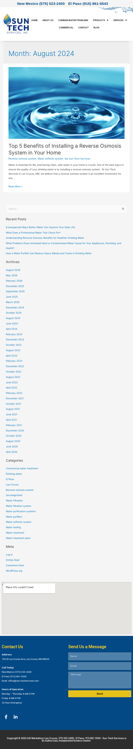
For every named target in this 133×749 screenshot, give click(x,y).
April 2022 (11, 387)
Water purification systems (21, 511)
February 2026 (14, 280)
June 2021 (11, 414)
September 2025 (15, 291)
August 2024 (13, 318)
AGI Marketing (35, 738)
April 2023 (11, 355)
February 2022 (14, 393)
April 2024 (11, 329)
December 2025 (15, 286)
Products (99, 20)
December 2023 (15, 339)
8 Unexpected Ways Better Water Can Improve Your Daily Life (40, 227)
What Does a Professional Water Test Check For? (33, 232)
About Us (47, 20)
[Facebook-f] (6, 717)
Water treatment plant (18, 538)
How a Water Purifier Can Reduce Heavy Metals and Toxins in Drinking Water (49, 253)
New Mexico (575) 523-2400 (41, 4)
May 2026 (11, 275)
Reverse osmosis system (22, 158)
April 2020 (11, 452)
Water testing (13, 527)
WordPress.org (14, 570)
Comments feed (15, 565)
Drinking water (14, 473)
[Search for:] (66, 208)
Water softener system (50, 158)
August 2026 (13, 270)
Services (118, 20)
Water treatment (15, 532)
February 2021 (14, 425)
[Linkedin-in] (15, 717)
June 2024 (12, 323)
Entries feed (12, 560)
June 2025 (12, 296)
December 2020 (15, 430)
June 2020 (12, 446)
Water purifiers (14, 516)
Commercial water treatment (22, 468)
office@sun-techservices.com (23, 680)
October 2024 (13, 312)
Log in (9, 554)
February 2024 (14, 334)
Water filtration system (18, 506)
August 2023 (13, 350)
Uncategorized (14, 495)
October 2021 (13, 403)
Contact (83, 27)
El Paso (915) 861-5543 (88, 4)
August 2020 (13, 441)
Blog (96, 27)
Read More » (15, 186)
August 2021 (13, 409)
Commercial (66, 27)
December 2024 (15, 307)
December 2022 (15, 366)
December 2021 (15, 398)
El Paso (10, 479)
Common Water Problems (73, 20)
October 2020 (13, 435)
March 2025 (12, 302)
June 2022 (12, 382)
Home (34, 20)
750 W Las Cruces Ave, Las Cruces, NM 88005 (25, 659)
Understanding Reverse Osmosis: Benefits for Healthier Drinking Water (45, 237)
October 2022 (13, 371)
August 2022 (13, 377)
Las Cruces (12, 484)
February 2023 (14, 360)
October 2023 (13, 344)
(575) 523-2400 (23, 671)
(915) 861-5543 (18, 676)
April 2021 (11, 419)
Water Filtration (14, 500)
